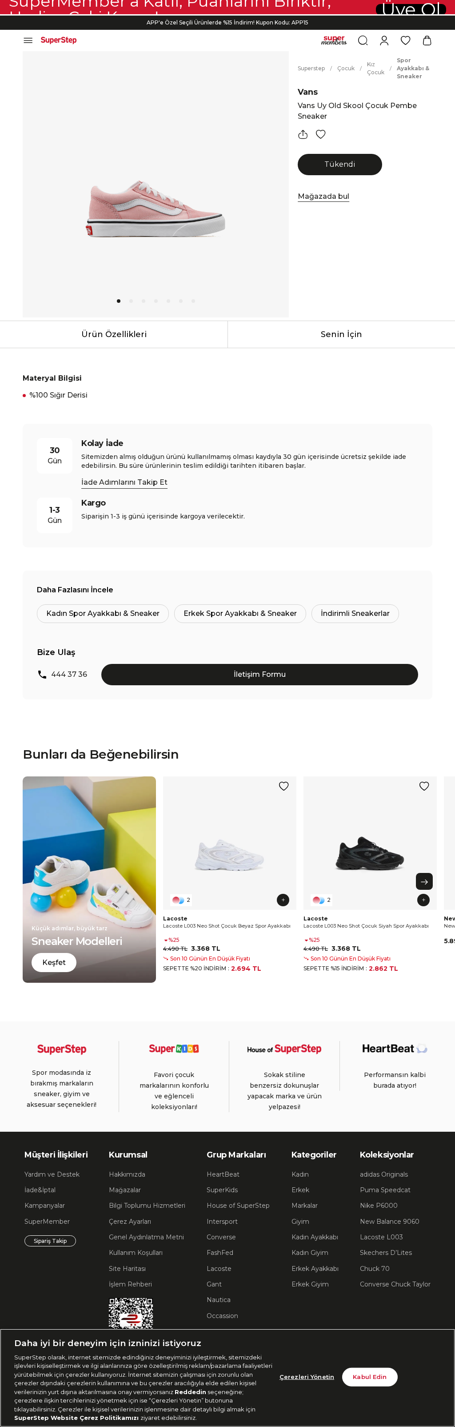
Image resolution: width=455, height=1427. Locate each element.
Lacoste (219, 1269)
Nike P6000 (379, 1206)
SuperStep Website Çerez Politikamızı (77, 1417)
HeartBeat (223, 1174)
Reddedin (190, 1391)
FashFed (220, 1253)
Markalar (304, 1206)
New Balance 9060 (389, 1222)
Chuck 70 (375, 1269)
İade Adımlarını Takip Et (124, 482)
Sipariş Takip (50, 1241)
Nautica (219, 1300)
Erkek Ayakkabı (315, 1269)
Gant (214, 1284)
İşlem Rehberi (130, 1284)
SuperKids (222, 1190)
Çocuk (346, 68)
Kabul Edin (370, 1376)
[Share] (303, 134)
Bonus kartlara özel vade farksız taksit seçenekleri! (227, 24)
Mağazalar (125, 1190)
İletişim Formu (260, 674)
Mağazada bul (323, 196)
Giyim (300, 1222)
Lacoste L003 (381, 1237)
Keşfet (54, 962)
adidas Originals (384, 1174)
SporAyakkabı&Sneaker (413, 68)
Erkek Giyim (310, 1284)
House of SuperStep (238, 1206)
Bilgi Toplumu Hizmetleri (147, 1206)
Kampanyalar (44, 1206)
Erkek (300, 1190)
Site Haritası (127, 1269)
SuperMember (47, 1222)
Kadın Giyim (309, 1253)
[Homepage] (59, 40)
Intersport (222, 1222)
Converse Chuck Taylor (395, 1284)
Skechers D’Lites (386, 1253)
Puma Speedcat (385, 1190)
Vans (308, 92)
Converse (221, 1237)
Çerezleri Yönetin (306, 1376)
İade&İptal (40, 1190)
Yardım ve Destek (52, 1174)
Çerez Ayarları (130, 1222)
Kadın (300, 1174)
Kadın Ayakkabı (314, 1237)
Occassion (222, 1316)
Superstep (311, 68)
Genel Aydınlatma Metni (146, 1237)
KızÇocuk (375, 68)
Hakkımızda (127, 1174)
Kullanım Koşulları (136, 1253)
